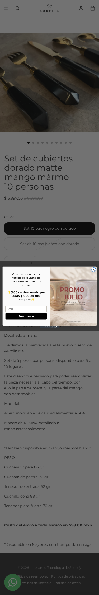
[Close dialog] (93, 270)
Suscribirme (26, 316)
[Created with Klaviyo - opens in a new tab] (49, 327)
